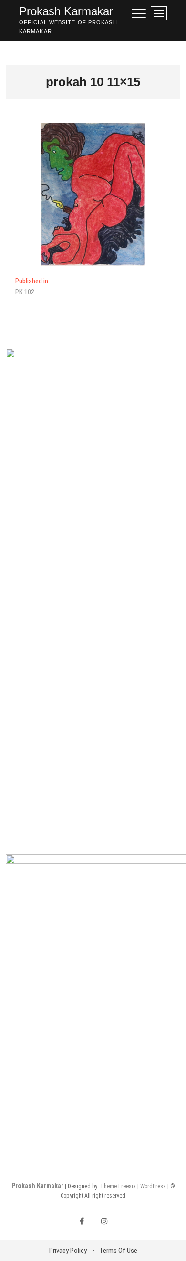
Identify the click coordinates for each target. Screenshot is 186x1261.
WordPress (153, 1186)
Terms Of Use (118, 1250)
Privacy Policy (68, 1250)
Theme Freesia (118, 1186)
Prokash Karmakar (66, 11)
